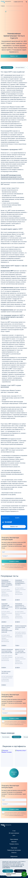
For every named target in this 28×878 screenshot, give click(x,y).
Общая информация (7, 67)
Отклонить (20, 871)
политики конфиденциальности (16, 567)
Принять (8, 871)
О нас (14, 830)
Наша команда (14, 839)
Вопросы (14, 852)
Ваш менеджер (5, 737)
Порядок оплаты (14, 844)
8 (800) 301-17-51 (18, 1)
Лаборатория (16, 737)
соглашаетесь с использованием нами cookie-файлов (12, 867)
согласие (22, 564)
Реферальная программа (14, 850)
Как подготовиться (20, 67)
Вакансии (14, 841)
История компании (14, 833)
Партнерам (14, 847)
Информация (14, 856)
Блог (14, 835)
